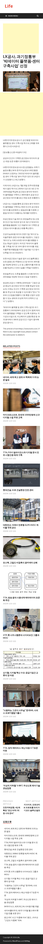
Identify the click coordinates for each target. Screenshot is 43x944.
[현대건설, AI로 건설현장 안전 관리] (21, 487)
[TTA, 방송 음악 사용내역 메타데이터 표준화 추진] (21, 595)
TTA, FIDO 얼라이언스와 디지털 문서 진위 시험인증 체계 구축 (21, 453)
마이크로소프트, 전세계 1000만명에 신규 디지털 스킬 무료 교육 (21, 416)
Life (9, 6)
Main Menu (13, 16)
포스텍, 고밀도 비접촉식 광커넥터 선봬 (20, 562)
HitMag (27, 941)
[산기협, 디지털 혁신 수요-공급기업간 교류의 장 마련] (21, 670)
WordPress (16, 941)
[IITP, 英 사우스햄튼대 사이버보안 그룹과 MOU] (21, 632)
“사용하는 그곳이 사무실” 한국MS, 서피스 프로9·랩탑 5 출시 (20, 711)
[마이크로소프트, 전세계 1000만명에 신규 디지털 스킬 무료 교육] (21, 412)
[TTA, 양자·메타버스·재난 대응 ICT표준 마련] (21, 745)
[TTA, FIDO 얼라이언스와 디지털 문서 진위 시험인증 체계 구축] (21, 449)
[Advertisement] (21, 38)
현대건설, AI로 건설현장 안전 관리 (18, 490)
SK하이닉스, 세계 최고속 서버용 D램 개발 (21, 906)
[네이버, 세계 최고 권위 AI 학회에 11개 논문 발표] (21, 374)
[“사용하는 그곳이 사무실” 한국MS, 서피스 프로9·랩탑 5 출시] (21, 707)
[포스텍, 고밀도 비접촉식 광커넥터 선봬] (21, 560)
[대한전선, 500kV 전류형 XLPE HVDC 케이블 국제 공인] (21, 522)
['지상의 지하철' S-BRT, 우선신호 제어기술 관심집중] (21, 783)
